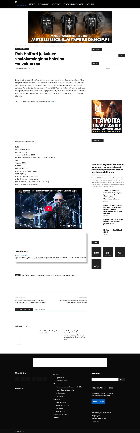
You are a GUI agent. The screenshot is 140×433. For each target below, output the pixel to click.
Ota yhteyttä (96, 416)
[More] (55, 73)
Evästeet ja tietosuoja (99, 419)
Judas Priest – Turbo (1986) (23, 326)
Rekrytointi (59, 396)
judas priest (49, 275)
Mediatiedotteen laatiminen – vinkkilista (69, 387)
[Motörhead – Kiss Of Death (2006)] (97, 232)
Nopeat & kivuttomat (63, 405)
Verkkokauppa (60, 393)
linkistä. (53, 101)
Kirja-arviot (59, 408)
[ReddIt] (41, 73)
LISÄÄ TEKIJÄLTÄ (39, 309)
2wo (23, 275)
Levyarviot (56, 4)
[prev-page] (16, 343)
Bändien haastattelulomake (65, 390)
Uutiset (32, 4)
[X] (22, 73)
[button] (122, 4)
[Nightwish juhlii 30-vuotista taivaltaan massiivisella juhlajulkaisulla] (97, 222)
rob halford (66, 275)
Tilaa (96, 259)
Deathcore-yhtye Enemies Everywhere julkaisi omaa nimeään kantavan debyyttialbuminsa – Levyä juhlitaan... (112, 209)
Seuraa (108, 247)
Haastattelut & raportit (73, 4)
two (73, 275)
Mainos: (95, 63)
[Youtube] (45, 379)
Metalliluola (43, 4)
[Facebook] (17, 73)
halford (33, 275)
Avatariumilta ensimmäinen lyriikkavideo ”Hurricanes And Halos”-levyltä (73, 301)
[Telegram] (46, 73)
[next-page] (20, 343)
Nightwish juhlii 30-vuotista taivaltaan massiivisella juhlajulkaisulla (113, 222)
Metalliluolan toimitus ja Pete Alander (102, 175)
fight (27, 275)
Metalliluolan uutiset (25, 46)
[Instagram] (23, 379)
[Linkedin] (36, 73)
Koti (16, 46)
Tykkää (96, 247)
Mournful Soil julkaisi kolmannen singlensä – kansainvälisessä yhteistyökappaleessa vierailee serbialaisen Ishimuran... (108, 168)
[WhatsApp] (31, 73)
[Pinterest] (27, 73)
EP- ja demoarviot (62, 402)
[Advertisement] (70, 26)
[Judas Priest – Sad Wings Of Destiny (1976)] (51, 321)
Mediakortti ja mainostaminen (102, 413)
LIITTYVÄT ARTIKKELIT (24, 309)
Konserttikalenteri (61, 381)
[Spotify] (34, 379)
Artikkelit (90, 4)
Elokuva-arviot (60, 411)
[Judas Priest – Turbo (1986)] (26, 319)
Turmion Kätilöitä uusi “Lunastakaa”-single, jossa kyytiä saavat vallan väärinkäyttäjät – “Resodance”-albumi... (112, 195)
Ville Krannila (23, 68)
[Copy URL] (50, 73)
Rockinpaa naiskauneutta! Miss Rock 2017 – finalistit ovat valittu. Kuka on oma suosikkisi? (30, 301)
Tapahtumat (60, 378)
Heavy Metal (40, 275)
